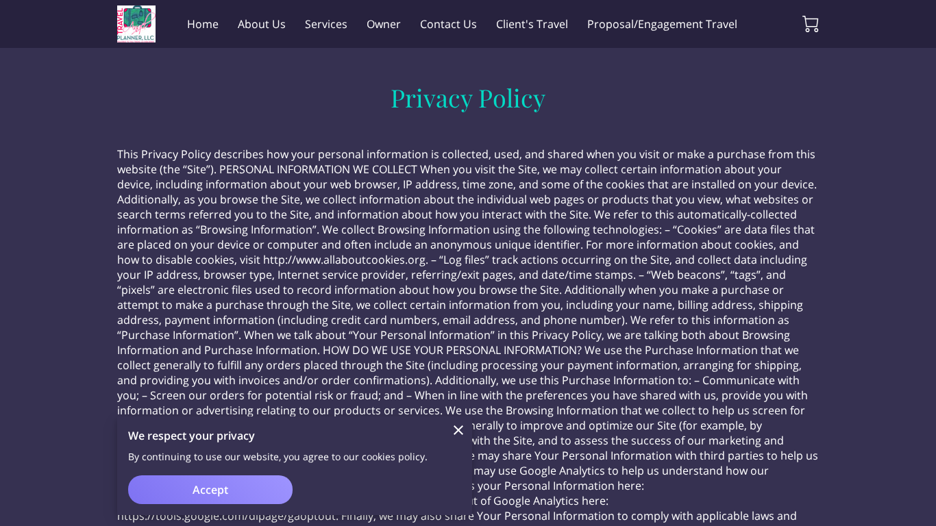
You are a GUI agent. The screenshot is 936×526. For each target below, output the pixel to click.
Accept (210, 489)
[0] (810, 24)
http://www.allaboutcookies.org (344, 259)
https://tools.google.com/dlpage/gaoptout (226, 515)
